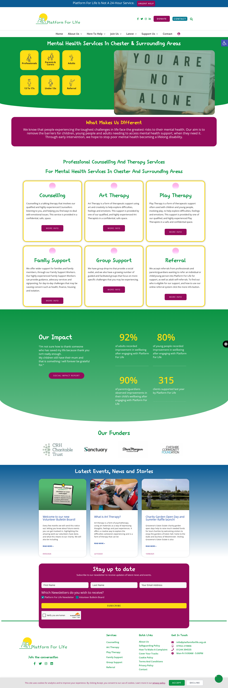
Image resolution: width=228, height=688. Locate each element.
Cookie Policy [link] (146, 657)
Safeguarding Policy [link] (149, 645)
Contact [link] (143, 669)
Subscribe (114, 605)
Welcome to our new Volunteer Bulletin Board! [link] (59, 518)
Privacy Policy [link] (146, 665)
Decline (195, 682)
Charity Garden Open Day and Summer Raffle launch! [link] (165, 518)
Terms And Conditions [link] (151, 661)
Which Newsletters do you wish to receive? (72, 592)
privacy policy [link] (159, 683)
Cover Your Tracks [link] (148, 653)
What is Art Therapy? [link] (107, 517)
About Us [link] (144, 641)
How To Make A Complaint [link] (153, 649)
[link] (224, 43)
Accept (176, 682)
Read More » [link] (48, 546)
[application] (80, 33)
